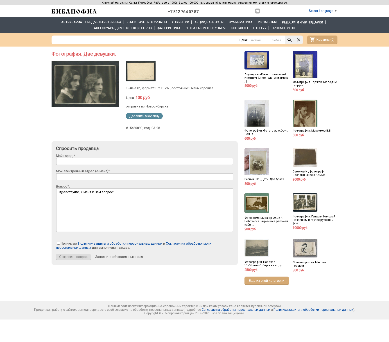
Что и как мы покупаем (206, 28)
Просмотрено (283, 28)
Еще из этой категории (266, 281)
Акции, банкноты (209, 22)
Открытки (180, 22)
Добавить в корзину (144, 116)
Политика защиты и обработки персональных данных (313, 309)
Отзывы (259, 28)
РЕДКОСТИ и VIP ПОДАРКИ (302, 22)
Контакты (239, 28)
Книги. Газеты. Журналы (147, 22)
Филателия (267, 22)
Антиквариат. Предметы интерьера (91, 22)
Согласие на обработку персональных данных (236, 309)
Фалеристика (169, 28)
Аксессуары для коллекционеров (123, 28)
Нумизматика (241, 22)
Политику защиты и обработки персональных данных (120, 243)
